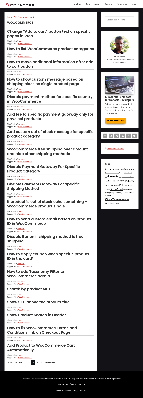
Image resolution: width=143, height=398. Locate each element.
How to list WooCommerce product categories (50, 48)
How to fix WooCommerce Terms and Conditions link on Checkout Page (42, 330)
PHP (121, 185)
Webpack (131, 193)
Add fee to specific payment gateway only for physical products (50, 116)
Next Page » (50, 363)
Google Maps (122, 177)
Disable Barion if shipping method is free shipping (45, 239)
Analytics (118, 169)
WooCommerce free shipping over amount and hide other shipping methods (47, 151)
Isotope (111, 181)
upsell (126, 193)
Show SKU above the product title (38, 302)
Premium (20, 106)
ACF (107, 169)
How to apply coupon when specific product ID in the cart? (48, 256)
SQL (109, 190)
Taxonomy (118, 193)
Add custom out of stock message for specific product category (50, 134)
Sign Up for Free (115, 120)
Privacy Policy (63, 384)
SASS (131, 185)
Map (109, 185)
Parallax (116, 185)
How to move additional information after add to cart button (50, 64)
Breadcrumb (109, 173)
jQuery (131, 181)
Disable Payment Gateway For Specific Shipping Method (43, 186)
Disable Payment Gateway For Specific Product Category (43, 169)
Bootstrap (129, 169)
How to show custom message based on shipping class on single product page (45, 81)
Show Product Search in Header (36, 315)
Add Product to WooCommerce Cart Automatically (41, 347)
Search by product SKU (28, 289)
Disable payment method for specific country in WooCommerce (50, 99)
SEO (106, 190)
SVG (125, 189)
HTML (106, 181)
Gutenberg (130, 177)
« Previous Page (15, 363)
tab (128, 190)
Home (9, 17)
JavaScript (121, 180)
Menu (112, 185)
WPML (117, 203)
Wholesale (108, 195)
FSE (106, 177)
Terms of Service (78, 384)
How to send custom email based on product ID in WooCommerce (49, 221)
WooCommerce (20, 17)
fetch (130, 173)
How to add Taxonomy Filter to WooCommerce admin (35, 274)
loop (106, 185)
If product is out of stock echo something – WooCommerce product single (47, 204)
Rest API (127, 185)
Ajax (112, 169)
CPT (121, 172)
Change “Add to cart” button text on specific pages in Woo (49, 34)
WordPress (110, 203)
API (123, 169)
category (116, 173)
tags (113, 193)
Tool (123, 193)
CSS (126, 172)
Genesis (112, 176)
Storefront (116, 189)
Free (19, 41)
